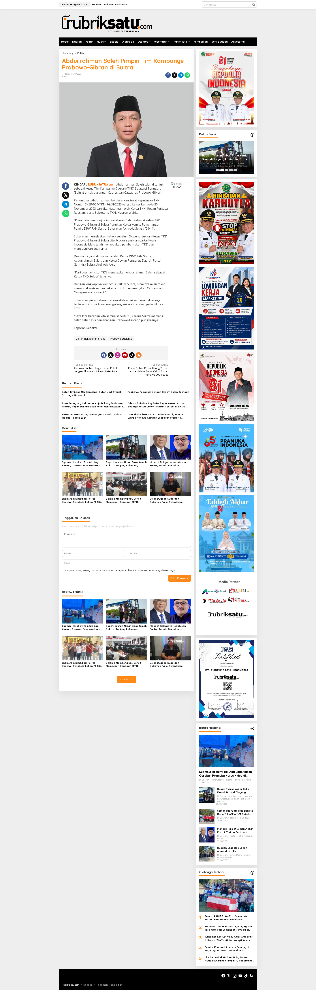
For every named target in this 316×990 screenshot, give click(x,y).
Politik (65, 76)
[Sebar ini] (168, 75)
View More (126, 679)
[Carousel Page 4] (231, 170)
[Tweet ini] (174, 75)
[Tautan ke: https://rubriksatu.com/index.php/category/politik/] (252, 135)
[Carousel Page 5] (235, 170)
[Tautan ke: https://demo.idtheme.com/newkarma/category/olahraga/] (252, 873)
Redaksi (87, 984)
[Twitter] (111, 355)
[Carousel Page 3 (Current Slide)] (226, 170)
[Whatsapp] (187, 75)
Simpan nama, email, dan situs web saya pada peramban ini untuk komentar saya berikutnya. (120, 570)
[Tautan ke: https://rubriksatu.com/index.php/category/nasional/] (252, 728)
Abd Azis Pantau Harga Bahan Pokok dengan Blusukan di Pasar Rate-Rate (96, 368)
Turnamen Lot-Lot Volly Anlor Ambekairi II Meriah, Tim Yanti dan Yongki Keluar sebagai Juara (229, 938)
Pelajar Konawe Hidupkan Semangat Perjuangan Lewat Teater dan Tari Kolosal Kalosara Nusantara (227, 949)
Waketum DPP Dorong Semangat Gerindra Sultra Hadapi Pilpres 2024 (92, 416)
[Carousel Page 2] (222, 170)
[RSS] (139, 355)
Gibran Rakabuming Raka (90, 338)
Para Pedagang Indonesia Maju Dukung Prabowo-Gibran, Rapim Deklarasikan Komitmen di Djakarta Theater (92, 405)
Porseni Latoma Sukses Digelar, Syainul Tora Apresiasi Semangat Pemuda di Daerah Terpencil (229, 928)
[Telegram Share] (181, 75)
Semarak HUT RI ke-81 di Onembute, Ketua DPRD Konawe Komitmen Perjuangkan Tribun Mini (226, 918)
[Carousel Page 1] (218, 170)
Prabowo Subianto (121, 338)
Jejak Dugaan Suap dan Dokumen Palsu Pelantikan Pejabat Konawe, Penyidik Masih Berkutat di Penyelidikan (169, 500)
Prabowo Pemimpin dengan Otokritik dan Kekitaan (158, 391)
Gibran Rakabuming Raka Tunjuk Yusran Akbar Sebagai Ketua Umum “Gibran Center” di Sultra (156, 405)
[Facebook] (104, 355)
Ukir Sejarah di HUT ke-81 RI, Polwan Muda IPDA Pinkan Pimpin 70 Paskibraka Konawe (229, 959)
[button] (254, 4)
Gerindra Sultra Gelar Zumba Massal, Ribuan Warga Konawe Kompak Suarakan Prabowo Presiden (155, 416)
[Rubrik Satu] (106, 23)
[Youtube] (125, 355)
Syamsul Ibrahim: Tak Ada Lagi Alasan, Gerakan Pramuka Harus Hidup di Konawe (82, 464)
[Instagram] (118, 355)
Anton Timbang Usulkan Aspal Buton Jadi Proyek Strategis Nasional (91, 393)
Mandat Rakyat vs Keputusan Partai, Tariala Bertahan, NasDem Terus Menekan (168, 464)
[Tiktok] (132, 355)
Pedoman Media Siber (109, 984)
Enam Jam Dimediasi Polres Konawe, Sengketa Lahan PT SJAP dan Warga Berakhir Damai (82, 500)
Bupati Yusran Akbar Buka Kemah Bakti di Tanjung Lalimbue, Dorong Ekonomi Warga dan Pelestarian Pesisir (126, 464)
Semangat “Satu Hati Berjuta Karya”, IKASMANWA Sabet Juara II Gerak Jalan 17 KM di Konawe (235, 812)
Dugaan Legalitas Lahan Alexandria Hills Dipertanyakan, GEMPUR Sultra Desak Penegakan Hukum (232, 849)
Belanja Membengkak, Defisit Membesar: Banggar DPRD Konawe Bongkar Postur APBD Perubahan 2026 (124, 500)
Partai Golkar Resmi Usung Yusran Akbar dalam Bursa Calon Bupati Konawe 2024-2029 (148, 369)
